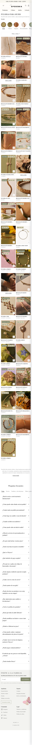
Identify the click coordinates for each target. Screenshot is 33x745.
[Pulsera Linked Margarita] (8, 447)
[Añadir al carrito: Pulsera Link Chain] (29, 242)
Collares (13, 10)
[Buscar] (25, 5)
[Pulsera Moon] (23, 329)
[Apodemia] (16, 5)
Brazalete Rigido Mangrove (21, 56)
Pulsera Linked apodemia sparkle (6, 434)
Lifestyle (27, 10)
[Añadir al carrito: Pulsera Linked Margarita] (14, 455)
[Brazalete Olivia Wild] (8, 117)
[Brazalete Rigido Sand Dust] (8, 93)
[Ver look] (8, 69)
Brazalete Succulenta (23, 151)
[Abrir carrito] (28, 5)
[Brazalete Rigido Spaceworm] (23, 211)
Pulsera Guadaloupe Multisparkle (7, 174)
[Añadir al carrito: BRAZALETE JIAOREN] (14, 337)
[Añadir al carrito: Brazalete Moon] (29, 289)
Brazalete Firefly (6, 151)
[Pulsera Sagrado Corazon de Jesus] (23, 69)
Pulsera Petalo (6, 56)
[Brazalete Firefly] (8, 140)
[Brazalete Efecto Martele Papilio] (8, 400)
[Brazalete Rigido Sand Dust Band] (23, 188)
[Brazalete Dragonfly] (23, 400)
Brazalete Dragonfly (23, 411)
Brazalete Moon (21, 293)
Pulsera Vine (5, 316)
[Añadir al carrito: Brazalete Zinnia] (14, 384)
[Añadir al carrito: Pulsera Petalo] (14, 53)
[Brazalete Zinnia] (8, 377)
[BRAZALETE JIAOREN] (8, 329)
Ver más (3, 19)
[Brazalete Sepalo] (23, 377)
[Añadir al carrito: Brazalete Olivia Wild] (14, 124)
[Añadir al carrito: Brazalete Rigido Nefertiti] (14, 219)
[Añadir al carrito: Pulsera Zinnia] (14, 360)
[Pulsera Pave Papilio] (23, 93)
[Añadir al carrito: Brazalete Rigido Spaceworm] (29, 219)
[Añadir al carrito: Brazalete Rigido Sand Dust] (14, 100)
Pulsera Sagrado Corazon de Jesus (21, 80)
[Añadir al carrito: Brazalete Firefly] (14, 148)
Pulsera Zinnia (5, 363)
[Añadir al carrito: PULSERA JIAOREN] (29, 266)
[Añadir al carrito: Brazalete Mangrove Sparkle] (29, 124)
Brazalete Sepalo (21, 387)
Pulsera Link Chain (22, 245)
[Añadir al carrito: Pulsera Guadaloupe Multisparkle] (14, 171)
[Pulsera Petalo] (8, 46)
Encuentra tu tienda (6, 702)
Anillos (20, 10)
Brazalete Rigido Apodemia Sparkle (21, 316)
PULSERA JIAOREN (21, 269)
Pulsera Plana (5, 198)
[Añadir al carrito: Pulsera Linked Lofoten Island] (14, 266)
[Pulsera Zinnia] (8, 353)
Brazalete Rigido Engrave (6, 245)
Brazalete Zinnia (6, 387)
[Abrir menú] (3, 6)
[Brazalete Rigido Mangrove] (23, 46)
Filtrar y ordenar (15, 33)
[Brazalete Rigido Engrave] (8, 235)
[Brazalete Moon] (23, 282)
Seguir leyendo (16, 475)
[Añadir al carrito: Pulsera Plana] (14, 195)
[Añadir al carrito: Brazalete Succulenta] (29, 148)
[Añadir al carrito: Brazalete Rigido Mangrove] (29, 53)
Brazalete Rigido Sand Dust (8, 104)
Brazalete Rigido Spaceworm (21, 222)
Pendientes (5, 10)
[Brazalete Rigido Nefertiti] (8, 211)
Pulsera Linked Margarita (5, 458)
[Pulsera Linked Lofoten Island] (8, 258)
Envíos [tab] (8, 491)
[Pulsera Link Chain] (23, 235)
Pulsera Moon (20, 340)
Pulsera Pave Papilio (22, 104)
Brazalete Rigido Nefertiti (6, 222)
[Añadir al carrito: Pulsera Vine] (14, 313)
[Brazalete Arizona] (23, 353)
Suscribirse (25, 679)
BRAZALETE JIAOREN (7, 340)
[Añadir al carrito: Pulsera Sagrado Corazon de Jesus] (29, 77)
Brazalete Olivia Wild (8, 127)
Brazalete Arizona (22, 363)
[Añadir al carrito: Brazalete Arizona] (29, 360)
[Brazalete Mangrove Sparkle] (23, 117)
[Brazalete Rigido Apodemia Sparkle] (23, 306)
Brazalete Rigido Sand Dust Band (23, 198)
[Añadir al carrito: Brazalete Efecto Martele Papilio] (14, 408)
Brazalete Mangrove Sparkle (22, 127)
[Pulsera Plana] (8, 188)
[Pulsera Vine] (8, 306)
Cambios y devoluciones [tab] (17, 491)
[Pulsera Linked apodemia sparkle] (8, 424)
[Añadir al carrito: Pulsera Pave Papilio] (29, 100)
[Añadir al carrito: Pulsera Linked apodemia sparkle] (14, 431)
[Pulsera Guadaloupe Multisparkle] (8, 164)
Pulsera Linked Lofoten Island (5, 269)
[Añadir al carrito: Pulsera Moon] (29, 337)
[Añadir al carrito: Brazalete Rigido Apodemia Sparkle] (29, 313)
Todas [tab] (2, 491)
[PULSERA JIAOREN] (23, 258)
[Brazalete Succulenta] (23, 140)
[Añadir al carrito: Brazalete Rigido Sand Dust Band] (29, 195)
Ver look (8, 80)
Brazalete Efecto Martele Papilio (6, 411)
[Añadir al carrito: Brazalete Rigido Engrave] (14, 242)
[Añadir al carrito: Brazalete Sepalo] (29, 384)
